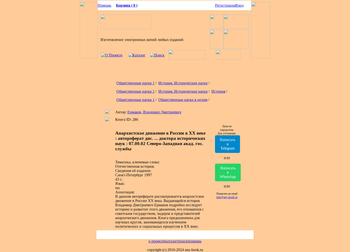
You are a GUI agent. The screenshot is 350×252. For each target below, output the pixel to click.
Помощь (104, 5)
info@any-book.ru (226, 197)
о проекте (156, 241)
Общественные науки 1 (135, 83)
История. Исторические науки (183, 83)
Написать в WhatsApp (228, 172)
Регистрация (225, 5)
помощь (195, 241)
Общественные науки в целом (182, 100)
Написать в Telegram (227, 144)
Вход (239, 5)
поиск (183, 241)
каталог (171, 241)
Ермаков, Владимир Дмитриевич (154, 112)
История (218, 91)
